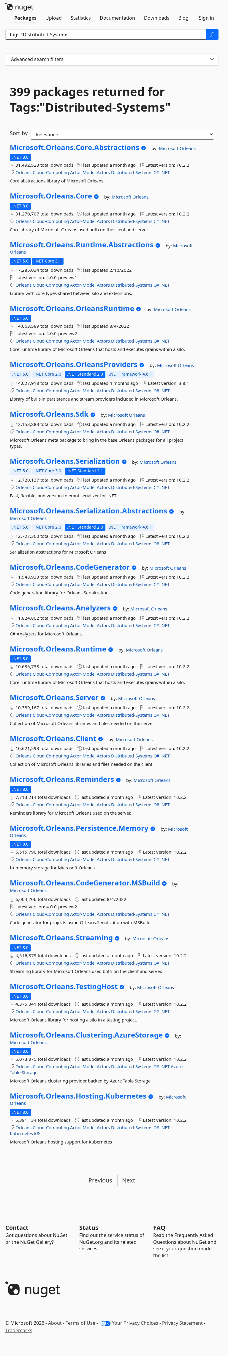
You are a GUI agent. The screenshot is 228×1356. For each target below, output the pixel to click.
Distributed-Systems (131, 172)
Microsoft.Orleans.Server (54, 697)
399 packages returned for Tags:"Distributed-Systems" (90, 99)
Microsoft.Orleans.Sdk (49, 414)
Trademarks (18, 1330)
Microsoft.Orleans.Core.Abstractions (74, 147)
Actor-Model (83, 172)
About (55, 1323)
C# (156, 172)
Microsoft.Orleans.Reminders (62, 779)
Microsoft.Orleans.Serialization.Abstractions (88, 510)
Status (88, 1228)
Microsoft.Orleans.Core (51, 196)
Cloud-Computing (51, 172)
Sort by (19, 133)
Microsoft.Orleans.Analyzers (60, 607)
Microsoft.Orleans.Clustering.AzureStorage (86, 1035)
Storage (29, 1072)
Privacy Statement (182, 1323)
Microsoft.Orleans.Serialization (65, 461)
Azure (177, 1066)
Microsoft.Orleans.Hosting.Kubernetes (78, 1096)
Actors (103, 172)
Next (128, 1180)
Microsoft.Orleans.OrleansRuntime (72, 308)
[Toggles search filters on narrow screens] (211, 59)
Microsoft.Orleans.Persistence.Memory (79, 828)
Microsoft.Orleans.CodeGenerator (70, 567)
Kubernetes (21, 1133)
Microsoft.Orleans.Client (53, 738)
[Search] (212, 34)
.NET (165, 172)
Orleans (188, 148)
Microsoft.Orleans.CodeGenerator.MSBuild (85, 882)
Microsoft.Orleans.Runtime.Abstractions (81, 244)
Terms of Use (80, 1323)
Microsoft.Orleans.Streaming (61, 937)
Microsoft (169, 148)
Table (15, 1072)
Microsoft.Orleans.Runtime (58, 649)
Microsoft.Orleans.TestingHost (64, 986)
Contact (16, 1228)
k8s (37, 1133)
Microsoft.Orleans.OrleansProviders (73, 364)
